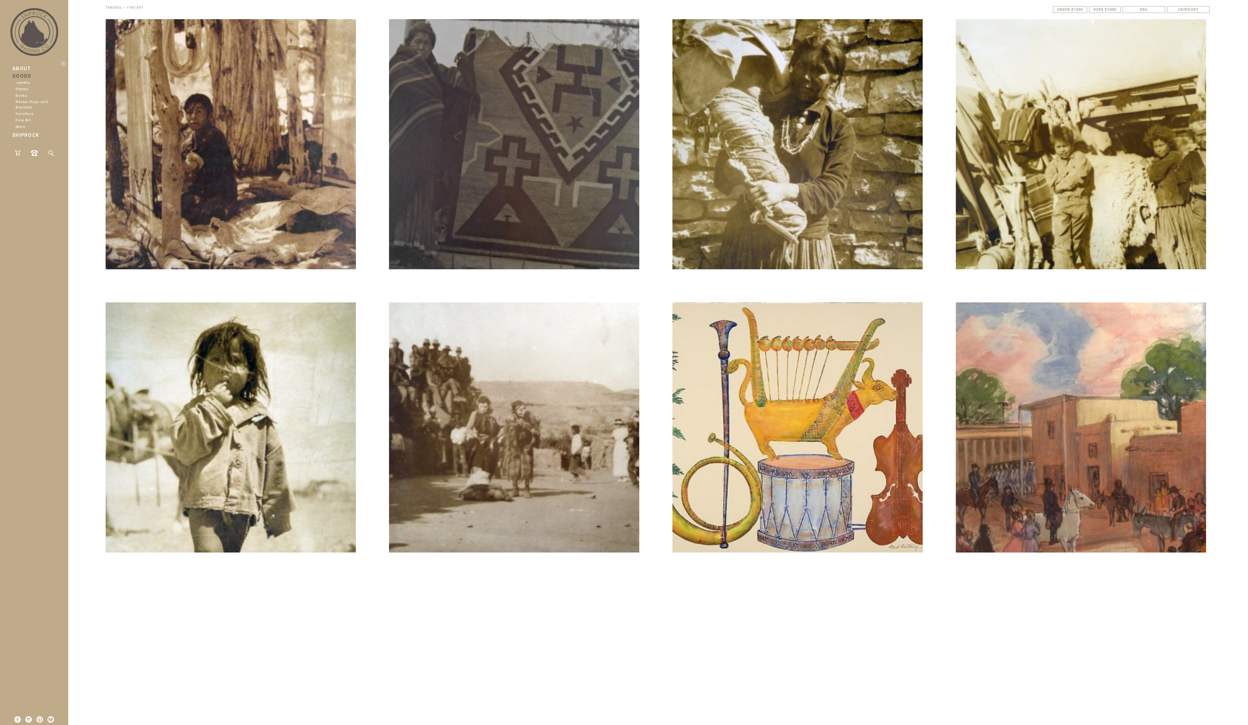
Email (50, 719)
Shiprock (25, 135)
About (21, 68)
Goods (21, 76)
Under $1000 (1070, 9)
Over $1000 (1104, 9)
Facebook (17, 719)
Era (1144, 9)
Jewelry (23, 83)
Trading (114, 7)
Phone (34, 153)
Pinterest (39, 719)
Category (1188, 9)
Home (34, 29)
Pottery (22, 89)
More (20, 127)
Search (51, 153)
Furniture (24, 114)
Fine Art (23, 120)
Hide (63, 63)
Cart (17, 153)
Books (21, 96)
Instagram (28, 719)
